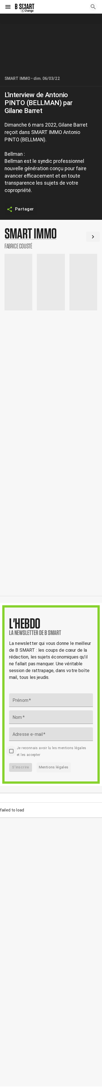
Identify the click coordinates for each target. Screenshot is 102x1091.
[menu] (8, 7)
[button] (51, 238)
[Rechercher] (93, 7)
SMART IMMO (17, 78)
